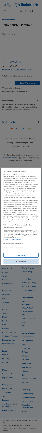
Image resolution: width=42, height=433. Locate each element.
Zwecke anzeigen (21, 255)
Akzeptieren (21, 261)
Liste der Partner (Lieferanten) (12, 239)
